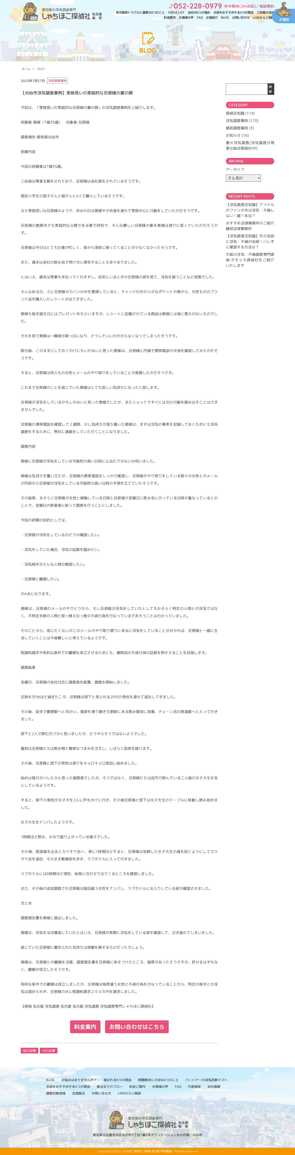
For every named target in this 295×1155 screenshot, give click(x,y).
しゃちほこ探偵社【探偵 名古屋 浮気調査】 (147, 1151)
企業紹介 (212, 17)
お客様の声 (186, 17)
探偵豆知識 (235, 113)
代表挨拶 (194, 1086)
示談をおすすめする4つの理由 (233, 12)
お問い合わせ (241, 17)
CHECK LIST (176, 12)
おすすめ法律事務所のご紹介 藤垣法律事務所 (250, 226)
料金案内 (170, 17)
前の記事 (29, 1050)
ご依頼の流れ (265, 12)
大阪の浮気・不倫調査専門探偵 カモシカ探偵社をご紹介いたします (250, 260)
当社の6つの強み (199, 12)
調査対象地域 (55, 1093)
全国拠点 (78, 1093)
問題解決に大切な (158, 1080)
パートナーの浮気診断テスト (206, 1080)
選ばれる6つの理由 (117, 1080)
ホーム (26, 69)
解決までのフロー (110, 1086)
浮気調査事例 (237, 120)
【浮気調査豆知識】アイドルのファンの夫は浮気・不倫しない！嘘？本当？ (250, 210)
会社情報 (213, 1086)
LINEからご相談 (263, 17)
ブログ (41, 69)
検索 (270, 89)
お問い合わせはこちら (137, 1027)
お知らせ (233, 135)
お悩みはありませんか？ (79, 1080)
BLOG (225, 17)
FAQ (200, 17)
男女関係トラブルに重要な (140, 12)
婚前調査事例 (237, 128)
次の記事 (48, 1050)
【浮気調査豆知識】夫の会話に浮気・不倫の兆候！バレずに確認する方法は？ (250, 241)
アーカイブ (235, 169)
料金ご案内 (137, 1086)
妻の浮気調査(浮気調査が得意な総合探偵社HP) (250, 145)
